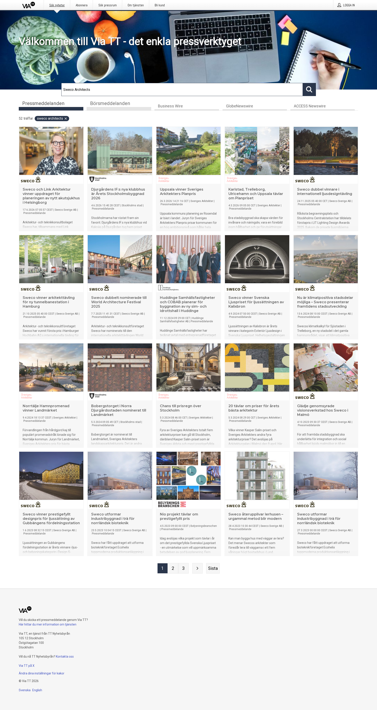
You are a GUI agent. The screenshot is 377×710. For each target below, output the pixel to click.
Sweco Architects (50, 118)
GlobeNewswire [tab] (239, 106)
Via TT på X (26, 665)
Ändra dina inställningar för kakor (41, 673)
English (37, 690)
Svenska (25, 690)
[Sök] (309, 89)
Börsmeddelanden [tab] (110, 103)
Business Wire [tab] (170, 106)
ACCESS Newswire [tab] (310, 106)
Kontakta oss (65, 656)
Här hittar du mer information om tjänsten (47, 624)
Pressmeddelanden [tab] (43, 103)
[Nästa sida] (197, 568)
